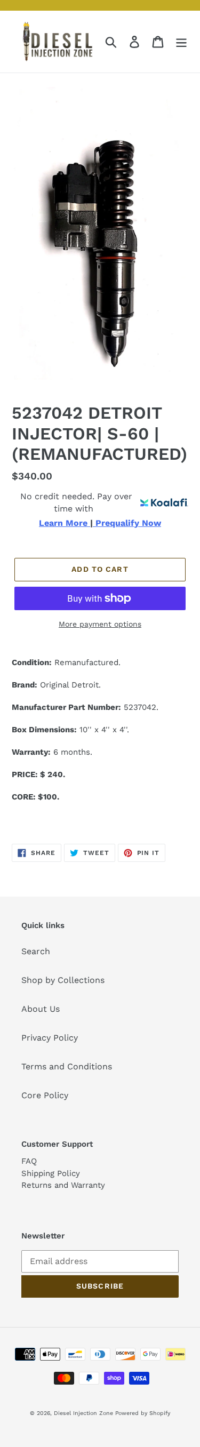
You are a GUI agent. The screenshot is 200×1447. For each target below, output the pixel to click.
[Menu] (181, 42)
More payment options (100, 624)
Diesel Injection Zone (83, 1413)
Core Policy (44, 1095)
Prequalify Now (127, 523)
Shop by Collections (63, 980)
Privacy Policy (49, 1038)
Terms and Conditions (66, 1066)
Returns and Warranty (63, 1185)
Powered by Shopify (142, 1413)
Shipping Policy (50, 1173)
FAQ (29, 1161)
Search (35, 951)
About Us (40, 1009)
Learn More (64, 523)
